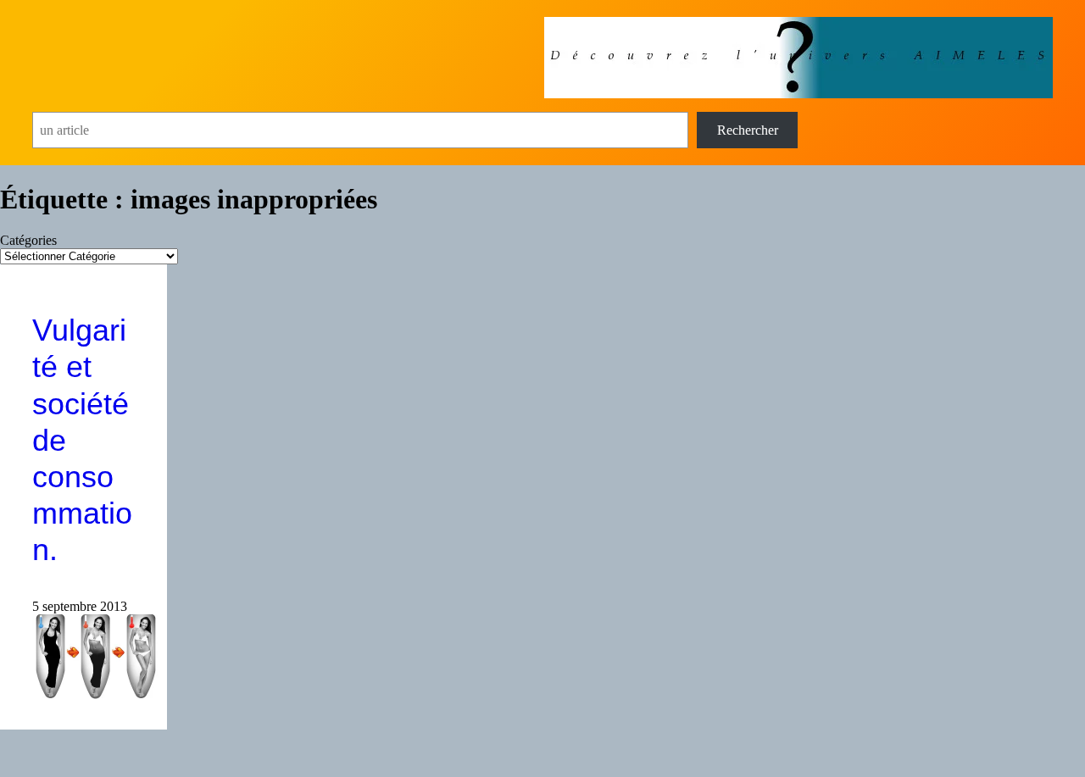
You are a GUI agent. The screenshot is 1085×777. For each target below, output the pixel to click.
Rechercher (747, 130)
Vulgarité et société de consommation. (82, 440)
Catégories (28, 240)
